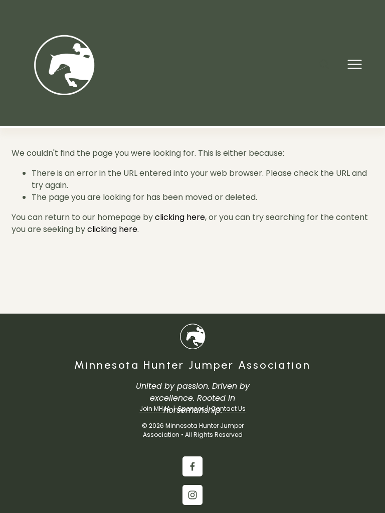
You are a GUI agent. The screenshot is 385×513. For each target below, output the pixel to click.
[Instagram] (192, 495)
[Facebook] (192, 466)
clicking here (180, 217)
